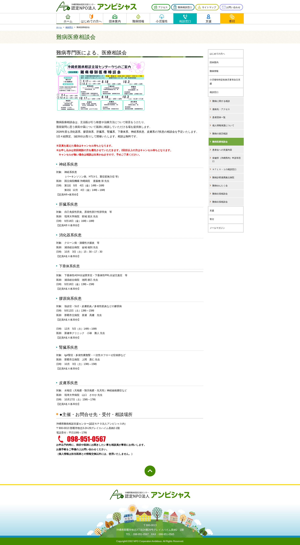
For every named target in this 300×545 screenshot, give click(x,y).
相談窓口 (185, 21)
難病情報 (138, 21)
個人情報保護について (223, 125)
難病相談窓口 (185, 7)
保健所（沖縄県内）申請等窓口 (226, 159)
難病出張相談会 (220, 193)
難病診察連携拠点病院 (223, 177)
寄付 (232, 21)
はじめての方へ (91, 21)
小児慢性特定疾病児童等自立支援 (225, 81)
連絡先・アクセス (221, 109)
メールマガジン (217, 228)
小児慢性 (162, 21)
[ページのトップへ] (150, 470)
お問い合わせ (233, 7)
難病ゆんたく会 (220, 185)
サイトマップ (209, 7)
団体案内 (115, 21)
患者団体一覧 (218, 117)
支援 (209, 21)
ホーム (68, 21)
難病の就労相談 (220, 133)
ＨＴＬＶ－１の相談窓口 (224, 169)
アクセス (163, 7)
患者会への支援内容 (222, 150)
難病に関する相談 (221, 101)
